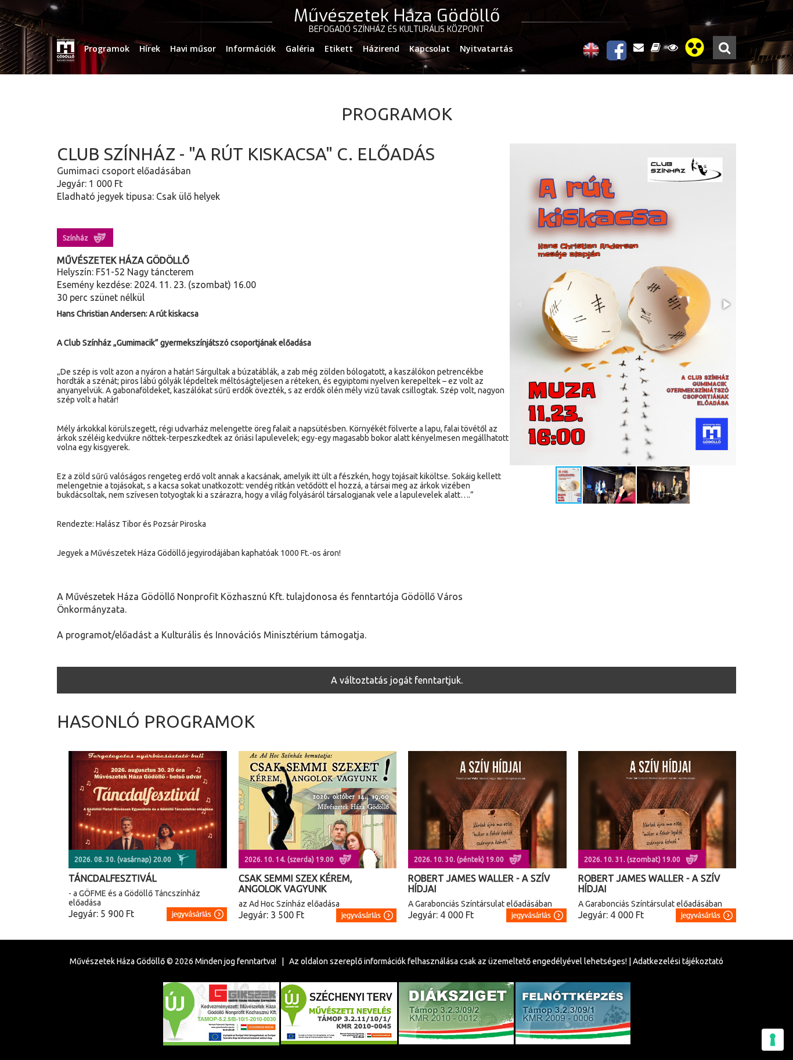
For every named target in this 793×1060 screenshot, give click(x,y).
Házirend (381, 48)
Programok (106, 48)
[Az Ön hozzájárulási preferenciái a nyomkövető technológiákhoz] (773, 1040)
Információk (251, 48)
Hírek (149, 48)
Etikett (339, 48)
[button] (725, 304)
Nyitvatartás (486, 48)
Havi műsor (193, 48)
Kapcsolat (429, 48)
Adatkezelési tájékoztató (678, 961)
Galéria (300, 48)
